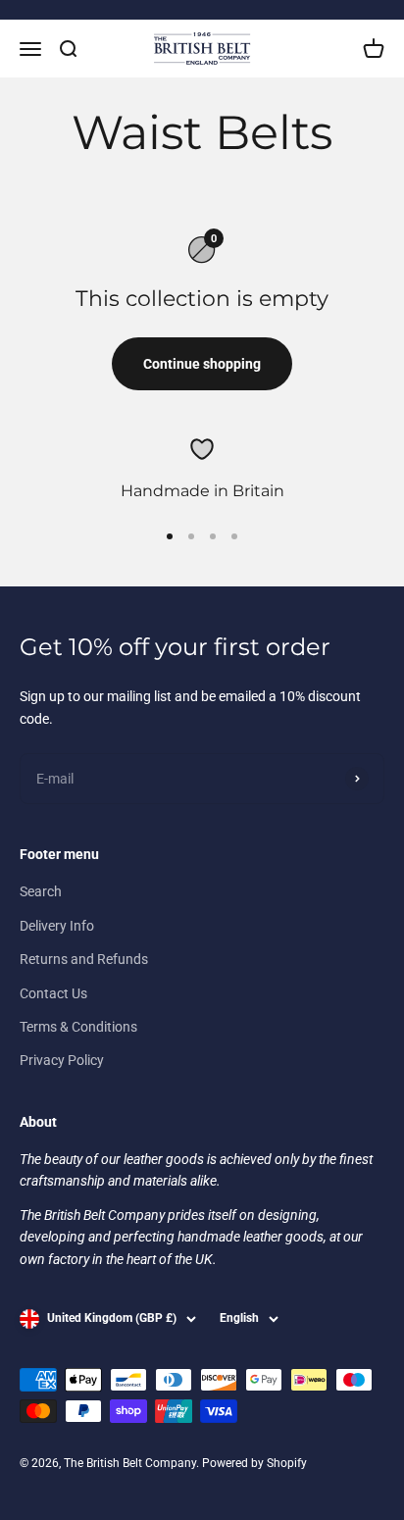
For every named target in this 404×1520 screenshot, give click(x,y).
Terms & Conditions (78, 1027)
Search (41, 891)
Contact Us (53, 993)
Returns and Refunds (84, 959)
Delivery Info (57, 926)
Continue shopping (202, 364)
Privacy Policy (62, 1060)
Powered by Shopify (254, 1463)
